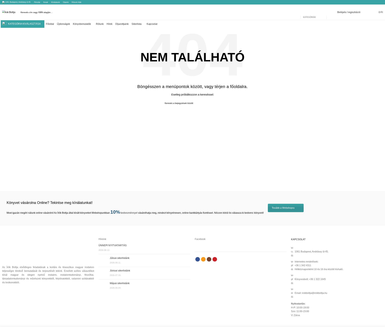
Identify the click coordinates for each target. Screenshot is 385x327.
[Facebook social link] (370, 2)
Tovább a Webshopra (283, 208)
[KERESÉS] (330, 12)
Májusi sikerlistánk (119, 283)
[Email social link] (374, 2)
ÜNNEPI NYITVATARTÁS (113, 245)
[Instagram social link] (377, 2)
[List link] (337, 265)
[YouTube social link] (381, 2)
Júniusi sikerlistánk (120, 270)
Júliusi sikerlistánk (119, 258)
